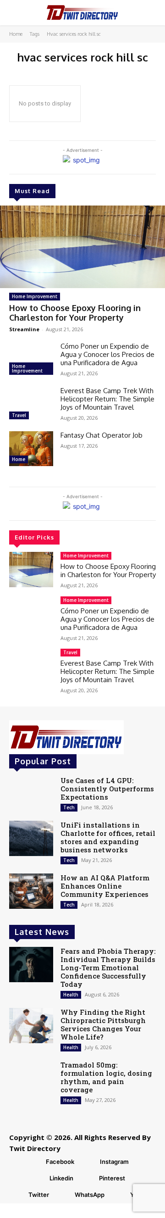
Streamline (24, 329)
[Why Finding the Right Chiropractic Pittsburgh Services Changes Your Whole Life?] (31, 1025)
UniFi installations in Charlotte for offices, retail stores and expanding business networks (107, 837)
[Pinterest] (88, 1179)
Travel (19, 415)
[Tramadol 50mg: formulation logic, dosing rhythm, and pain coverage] (31, 1078)
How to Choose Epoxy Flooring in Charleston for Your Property (75, 313)
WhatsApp (89, 1194)
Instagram (114, 1161)
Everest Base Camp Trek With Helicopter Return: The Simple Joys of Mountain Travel (107, 399)
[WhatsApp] (63, 1195)
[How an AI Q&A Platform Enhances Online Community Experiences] (31, 891)
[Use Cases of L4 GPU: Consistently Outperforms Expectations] (31, 794)
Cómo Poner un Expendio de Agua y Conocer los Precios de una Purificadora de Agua (107, 354)
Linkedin (61, 1178)
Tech (69, 807)
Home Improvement (34, 296)
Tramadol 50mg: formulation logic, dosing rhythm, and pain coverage (106, 1077)
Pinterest (112, 1178)
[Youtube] (119, 1195)
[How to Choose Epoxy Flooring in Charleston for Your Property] (82, 247)
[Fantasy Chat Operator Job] (31, 449)
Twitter (38, 1194)
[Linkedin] (38, 1179)
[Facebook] (34, 1162)
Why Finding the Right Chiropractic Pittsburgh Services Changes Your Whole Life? (103, 1024)
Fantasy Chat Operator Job (101, 435)
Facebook (60, 1161)
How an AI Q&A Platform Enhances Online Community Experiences (104, 886)
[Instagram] (88, 1162)
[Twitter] (17, 1195)
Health (70, 994)
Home (15, 34)
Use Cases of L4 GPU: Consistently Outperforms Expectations (107, 788)
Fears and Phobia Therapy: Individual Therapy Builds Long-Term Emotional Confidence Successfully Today (107, 967)
